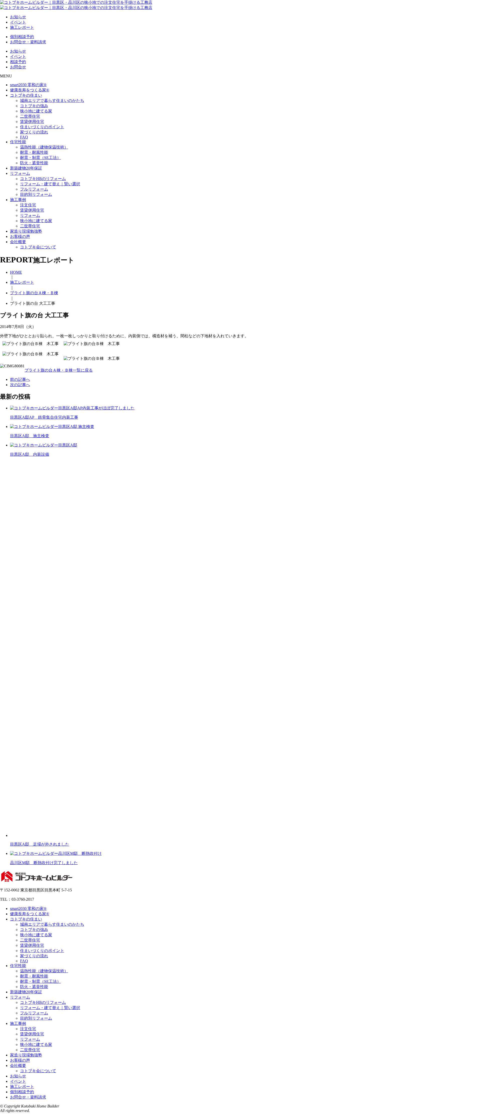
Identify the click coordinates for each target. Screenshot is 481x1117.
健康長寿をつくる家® (29, 90)
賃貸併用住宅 (32, 121)
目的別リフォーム (36, 194)
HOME (16, 272)
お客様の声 (20, 236)
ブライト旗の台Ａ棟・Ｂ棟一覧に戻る (59, 370)
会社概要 (18, 242)
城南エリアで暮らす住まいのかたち (52, 100)
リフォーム (20, 173)
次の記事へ (20, 385)
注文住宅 (28, 205)
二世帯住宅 (30, 116)
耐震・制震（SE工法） (40, 157)
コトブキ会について (38, 247)
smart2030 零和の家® (28, 85)
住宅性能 (18, 142)
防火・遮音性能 (34, 163)
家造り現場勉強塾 (26, 231)
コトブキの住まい (26, 95)
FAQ (24, 137)
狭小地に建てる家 (36, 111)
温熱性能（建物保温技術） (44, 147)
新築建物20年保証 (26, 168)
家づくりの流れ (34, 132)
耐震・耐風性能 (34, 152)
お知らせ (18, 17)
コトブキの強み (34, 106)
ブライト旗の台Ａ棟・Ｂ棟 (34, 293)
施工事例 (18, 200)
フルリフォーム (34, 189)
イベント (18, 22)
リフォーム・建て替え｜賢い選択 (50, 184)
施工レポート (22, 27)
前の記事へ (20, 379)
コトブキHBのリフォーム (43, 179)
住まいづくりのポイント (42, 127)
